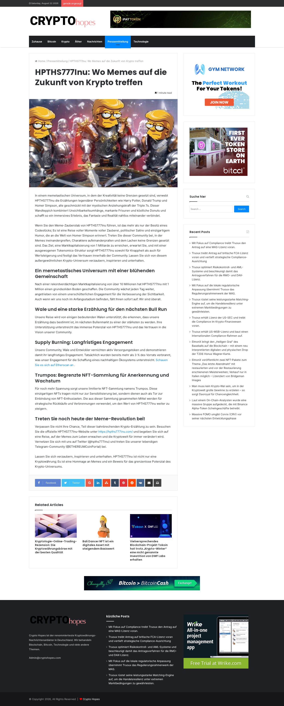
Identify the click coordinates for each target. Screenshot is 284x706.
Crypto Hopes (91, 699)
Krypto (65, 41)
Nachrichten (94, 41)
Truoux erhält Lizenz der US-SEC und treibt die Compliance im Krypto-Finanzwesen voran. (218, 321)
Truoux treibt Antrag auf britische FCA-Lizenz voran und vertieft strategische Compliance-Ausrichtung (220, 257)
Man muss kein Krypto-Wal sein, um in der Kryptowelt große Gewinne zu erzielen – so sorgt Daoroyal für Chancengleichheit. (218, 390)
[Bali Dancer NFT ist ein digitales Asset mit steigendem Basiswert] (103, 525)
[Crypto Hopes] (63, 21)
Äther (78, 41)
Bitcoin (52, 41)
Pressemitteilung (118, 41)
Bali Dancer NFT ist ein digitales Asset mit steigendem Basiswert (98, 545)
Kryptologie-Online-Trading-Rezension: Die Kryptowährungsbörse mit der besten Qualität (56, 546)
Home (41, 61)
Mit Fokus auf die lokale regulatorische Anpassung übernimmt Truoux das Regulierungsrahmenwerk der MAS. (215, 289)
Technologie (141, 41)
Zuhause (37, 41)
